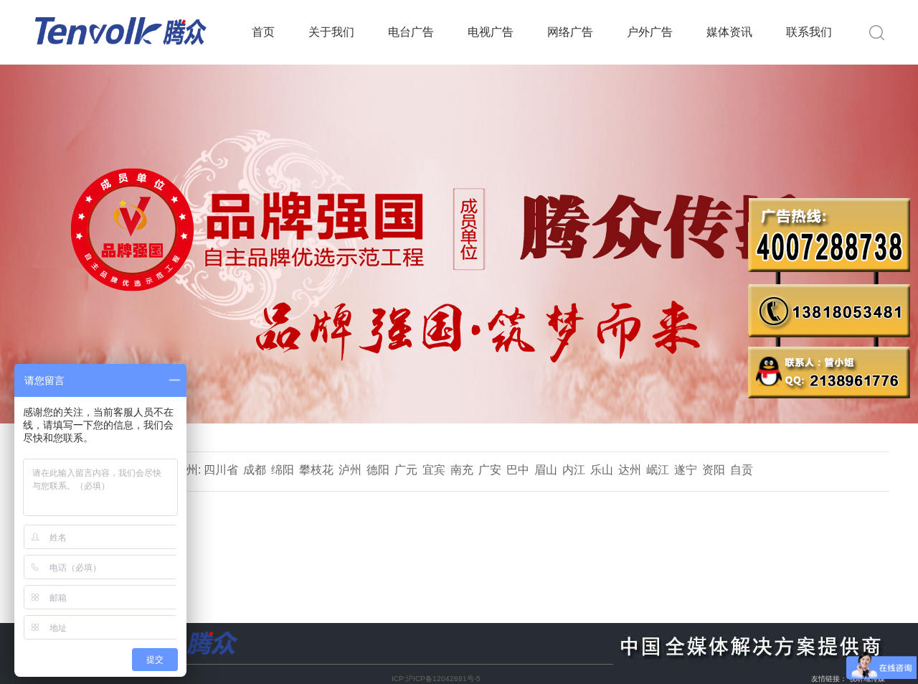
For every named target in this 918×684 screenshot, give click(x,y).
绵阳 (282, 470)
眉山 (545, 470)
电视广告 (491, 32)
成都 (254, 470)
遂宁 (685, 470)
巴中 (517, 470)
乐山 (601, 470)
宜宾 (433, 470)
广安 (489, 470)
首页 (263, 32)
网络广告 (570, 32)
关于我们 (331, 32)
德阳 (377, 470)
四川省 (221, 470)
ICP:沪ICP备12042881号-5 (436, 679)
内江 (573, 470)
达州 (629, 470)
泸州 (350, 470)
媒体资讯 (729, 32)
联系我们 (809, 32)
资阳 (713, 470)
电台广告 (411, 32)
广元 (405, 470)
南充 (461, 470)
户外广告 (650, 32)
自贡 (741, 470)
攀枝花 (316, 470)
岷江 (657, 470)
